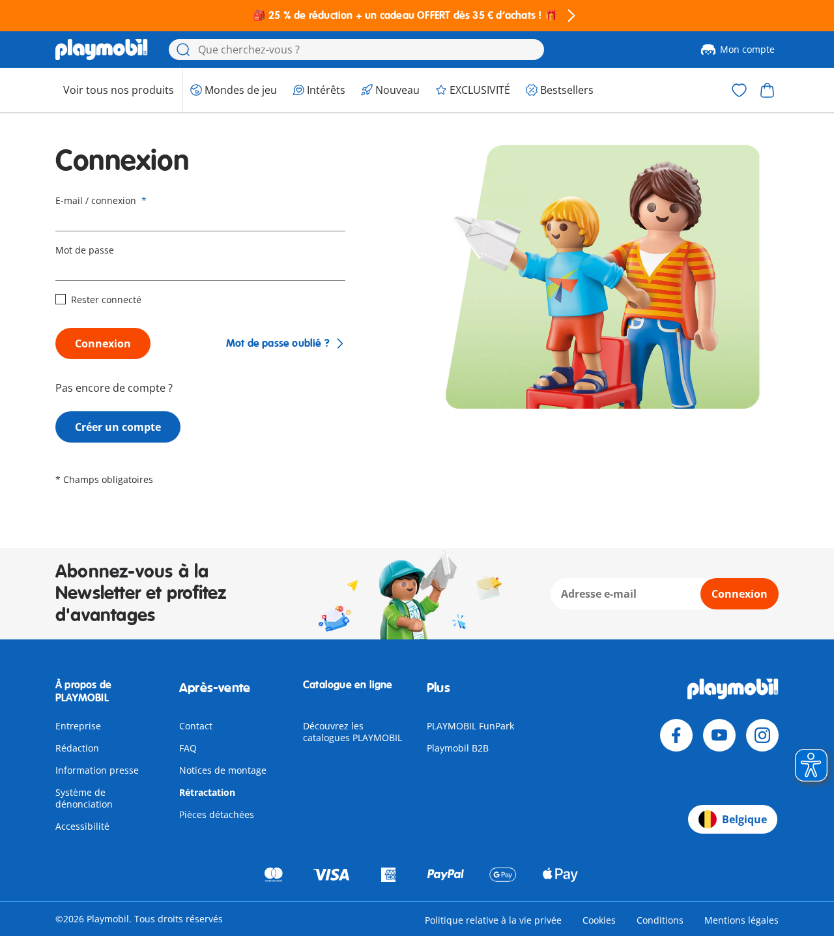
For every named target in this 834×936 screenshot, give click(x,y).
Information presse (97, 770)
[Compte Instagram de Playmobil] (762, 735)
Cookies (599, 920)
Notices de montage (222, 770)
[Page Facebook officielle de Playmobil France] (676, 735)
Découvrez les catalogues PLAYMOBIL (352, 732)
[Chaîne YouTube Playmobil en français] (719, 735)
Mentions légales (741, 920)
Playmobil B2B (458, 748)
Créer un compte (118, 427)
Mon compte (747, 49)
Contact (195, 726)
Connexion (103, 343)
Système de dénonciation (84, 798)
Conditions (660, 920)
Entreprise (78, 726)
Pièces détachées (216, 814)
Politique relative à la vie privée (493, 920)
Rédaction (77, 748)
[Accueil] (101, 49)
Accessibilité (82, 826)
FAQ (188, 748)
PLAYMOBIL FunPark (470, 726)
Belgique (744, 819)
